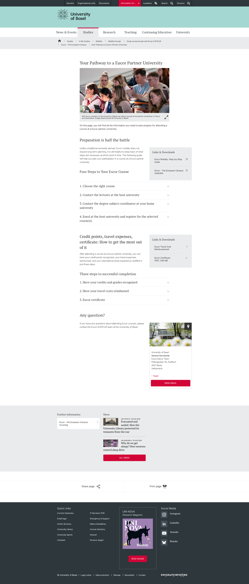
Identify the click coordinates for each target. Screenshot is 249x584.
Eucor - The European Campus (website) (168, 171)
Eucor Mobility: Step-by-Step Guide (168, 160)
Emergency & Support (99, 518)
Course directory (97, 529)
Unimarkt (61, 540)
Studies (88, 32)
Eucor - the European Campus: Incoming (73, 423)
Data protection (102, 575)
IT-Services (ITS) (97, 513)
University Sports (64, 535)
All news (124, 457)
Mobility (99, 41)
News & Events (66, 32)
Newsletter (129, 575)
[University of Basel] (73, 14)
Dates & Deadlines (98, 524)
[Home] (60, 41)
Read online (138, 559)
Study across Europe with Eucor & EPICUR (144, 41)
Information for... (128, 3)
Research (109, 32)
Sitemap (116, 575)
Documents (104, 3)
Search (163, 4)
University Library (65, 529)
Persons (179, 4)
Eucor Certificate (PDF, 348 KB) (162, 259)
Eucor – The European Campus (73, 45)
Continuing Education (156, 32)
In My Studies (84, 41)
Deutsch (70, 3)
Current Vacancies (65, 513)
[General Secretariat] (188, 326)
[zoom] (124, 90)
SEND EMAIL (170, 383)
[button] (168, 186)
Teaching (130, 32)
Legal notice (86, 575)
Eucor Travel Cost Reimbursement (162, 247)
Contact (142, 575)
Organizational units (86, 3)
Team (156, 376)
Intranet (93, 535)
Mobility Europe (114, 41)
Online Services (64, 524)
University (183, 32)
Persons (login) (97, 540)
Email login (62, 518)
